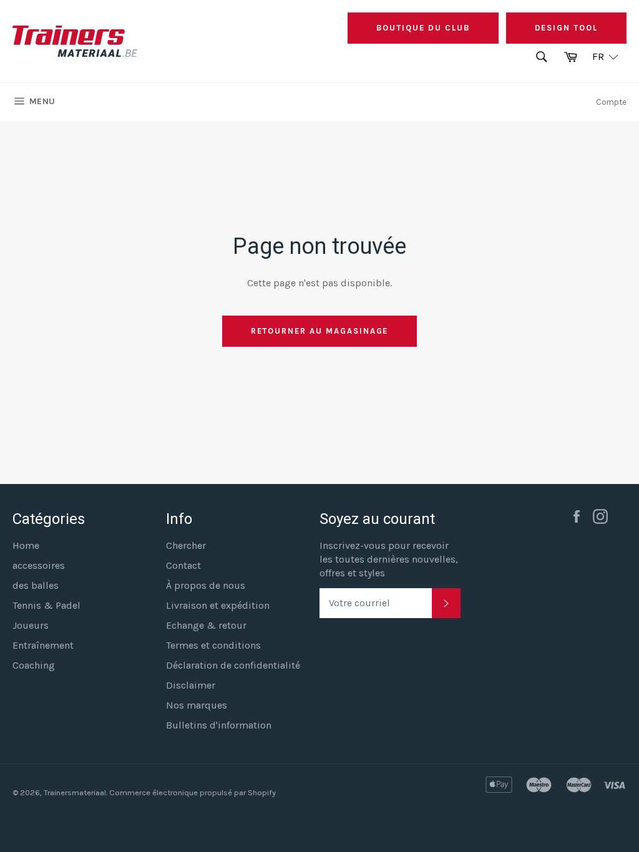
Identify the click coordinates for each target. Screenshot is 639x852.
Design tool (566, 27)
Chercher (186, 545)
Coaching (33, 665)
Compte (611, 102)
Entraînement (43, 645)
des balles (35, 585)
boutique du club (422, 27)
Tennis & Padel (46, 605)
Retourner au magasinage (320, 331)
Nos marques (196, 705)
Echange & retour (206, 625)
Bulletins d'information (218, 725)
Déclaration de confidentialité (233, 665)
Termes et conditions (213, 645)
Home (25, 545)
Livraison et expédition (218, 605)
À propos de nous (205, 585)
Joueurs (30, 625)
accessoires (38, 565)
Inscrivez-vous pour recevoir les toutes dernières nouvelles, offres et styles (389, 559)
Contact (183, 565)
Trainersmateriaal (75, 792)
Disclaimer (190, 685)
